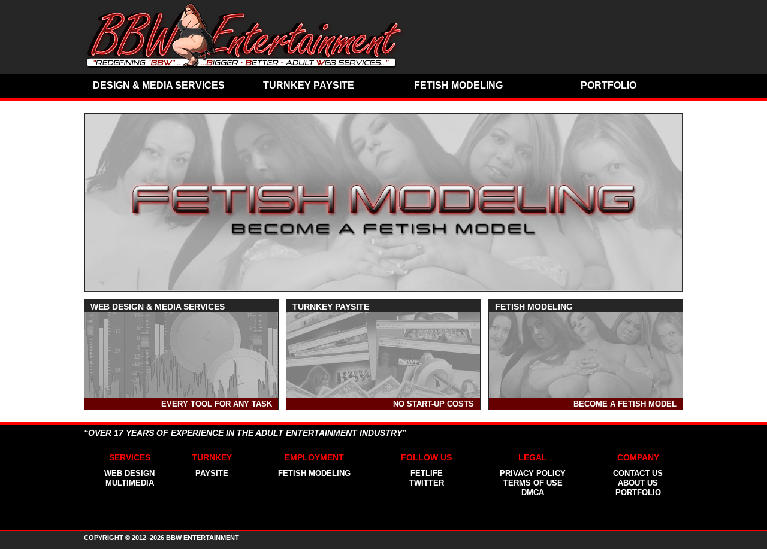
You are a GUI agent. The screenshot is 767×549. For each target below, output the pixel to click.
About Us (638, 482)
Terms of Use (533, 482)
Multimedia (129, 482)
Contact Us (638, 473)
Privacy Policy (533, 473)
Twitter (426, 482)
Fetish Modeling (458, 85)
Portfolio (608, 85)
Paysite (211, 473)
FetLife (426, 473)
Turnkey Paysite (308, 85)
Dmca (532, 492)
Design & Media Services (159, 85)
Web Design (129, 473)
